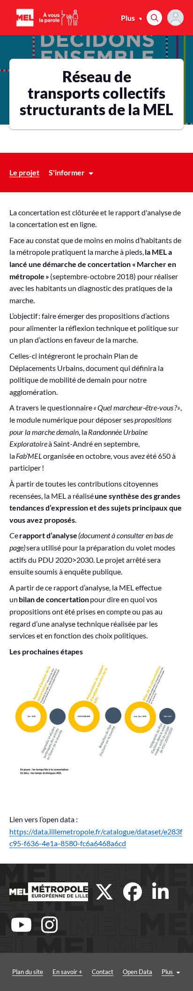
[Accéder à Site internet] (48, 891)
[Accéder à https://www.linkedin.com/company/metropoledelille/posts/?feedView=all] (160, 891)
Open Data (137, 971)
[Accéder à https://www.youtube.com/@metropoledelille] (21, 924)
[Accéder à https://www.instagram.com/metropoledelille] (49, 924)
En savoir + (67, 971)
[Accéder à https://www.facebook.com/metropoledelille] (132, 891)
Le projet (24, 172)
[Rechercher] (154, 17)
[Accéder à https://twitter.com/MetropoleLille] (104, 891)
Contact (102, 971)
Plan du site (27, 971)
